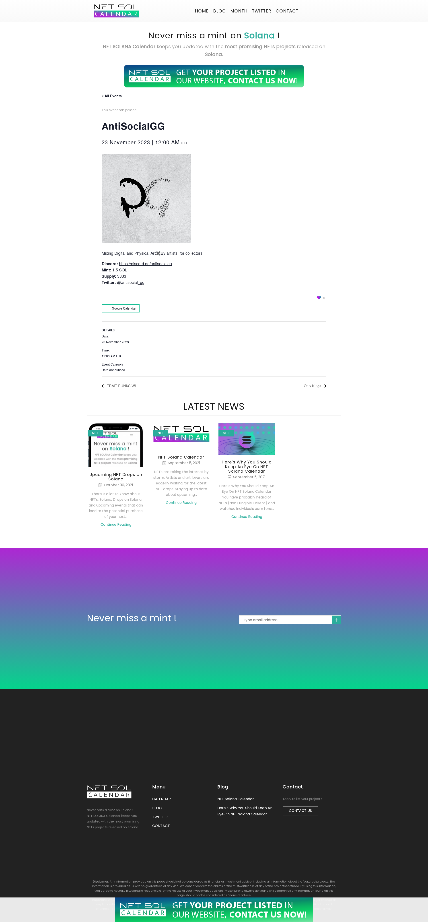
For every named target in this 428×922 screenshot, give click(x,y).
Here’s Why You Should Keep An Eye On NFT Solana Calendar (247, 466)
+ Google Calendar (122, 308)
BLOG (219, 11)
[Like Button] (319, 297)
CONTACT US (300, 810)
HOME (202, 11)
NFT (95, 433)
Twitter (261, 11)
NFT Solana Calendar (181, 457)
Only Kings (313, 385)
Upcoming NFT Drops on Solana (115, 477)
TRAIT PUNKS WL (121, 385)
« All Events (112, 95)
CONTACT (287, 11)
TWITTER (160, 816)
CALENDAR (161, 799)
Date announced (113, 370)
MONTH (238, 11)
